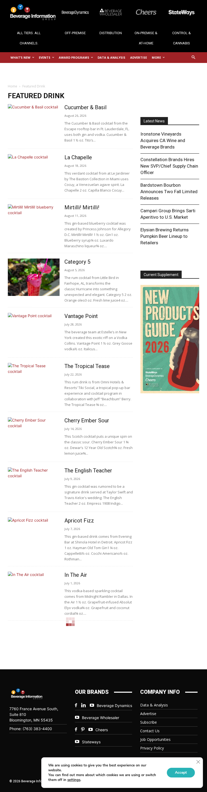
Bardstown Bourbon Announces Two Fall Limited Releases (169, 191)
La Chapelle (78, 157)
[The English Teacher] (34, 486)
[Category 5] (34, 277)
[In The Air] (34, 590)
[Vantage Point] (34, 331)
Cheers (101, 729)
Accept (181, 772)
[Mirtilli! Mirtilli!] (34, 223)
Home (12, 86)
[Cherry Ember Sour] (34, 436)
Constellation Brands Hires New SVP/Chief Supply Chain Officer (169, 166)
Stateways (91, 742)
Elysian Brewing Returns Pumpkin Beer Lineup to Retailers (164, 236)
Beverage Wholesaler (100, 717)
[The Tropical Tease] (34, 381)
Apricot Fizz (79, 520)
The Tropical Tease (87, 366)
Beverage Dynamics (114, 705)
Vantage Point (81, 316)
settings (73, 779)
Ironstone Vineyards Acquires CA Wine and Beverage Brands (162, 140)
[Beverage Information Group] (29, 12)
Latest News (154, 121)
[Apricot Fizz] (34, 536)
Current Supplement (161, 275)
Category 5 (77, 262)
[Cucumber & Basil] (34, 123)
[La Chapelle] (34, 173)
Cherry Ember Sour (86, 420)
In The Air (75, 575)
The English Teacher (88, 470)
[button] (193, 57)
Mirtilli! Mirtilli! (81, 207)
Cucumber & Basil (85, 107)
